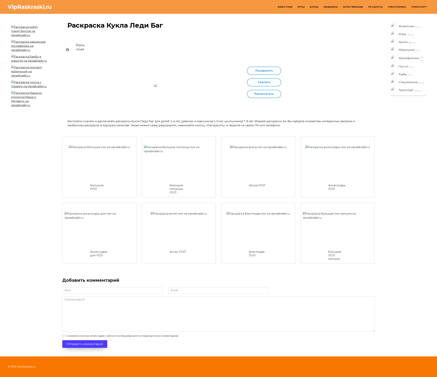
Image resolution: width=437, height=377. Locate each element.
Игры (301, 7)
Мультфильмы (353, 7)
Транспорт (419, 7)
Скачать (264, 82)
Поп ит (407, 66)
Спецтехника (397, 7)
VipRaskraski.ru (30, 7)
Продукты (375, 7)
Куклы (314, 7)
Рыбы (406, 74)
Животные (285, 7)
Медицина (330, 7)
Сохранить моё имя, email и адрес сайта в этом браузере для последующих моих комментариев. (122, 336)
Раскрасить (264, 70)
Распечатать (264, 93)
